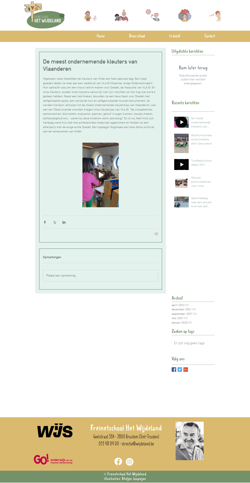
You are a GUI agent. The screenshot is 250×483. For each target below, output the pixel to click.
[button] (137, 36)
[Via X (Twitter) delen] (54, 222)
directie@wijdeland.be (138, 444)
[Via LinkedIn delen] (64, 222)
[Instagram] (129, 462)
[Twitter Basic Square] (180, 369)
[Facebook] (118, 461)
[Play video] (100, 175)
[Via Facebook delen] (45, 222)
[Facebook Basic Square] (174, 369)
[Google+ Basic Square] (185, 369)
